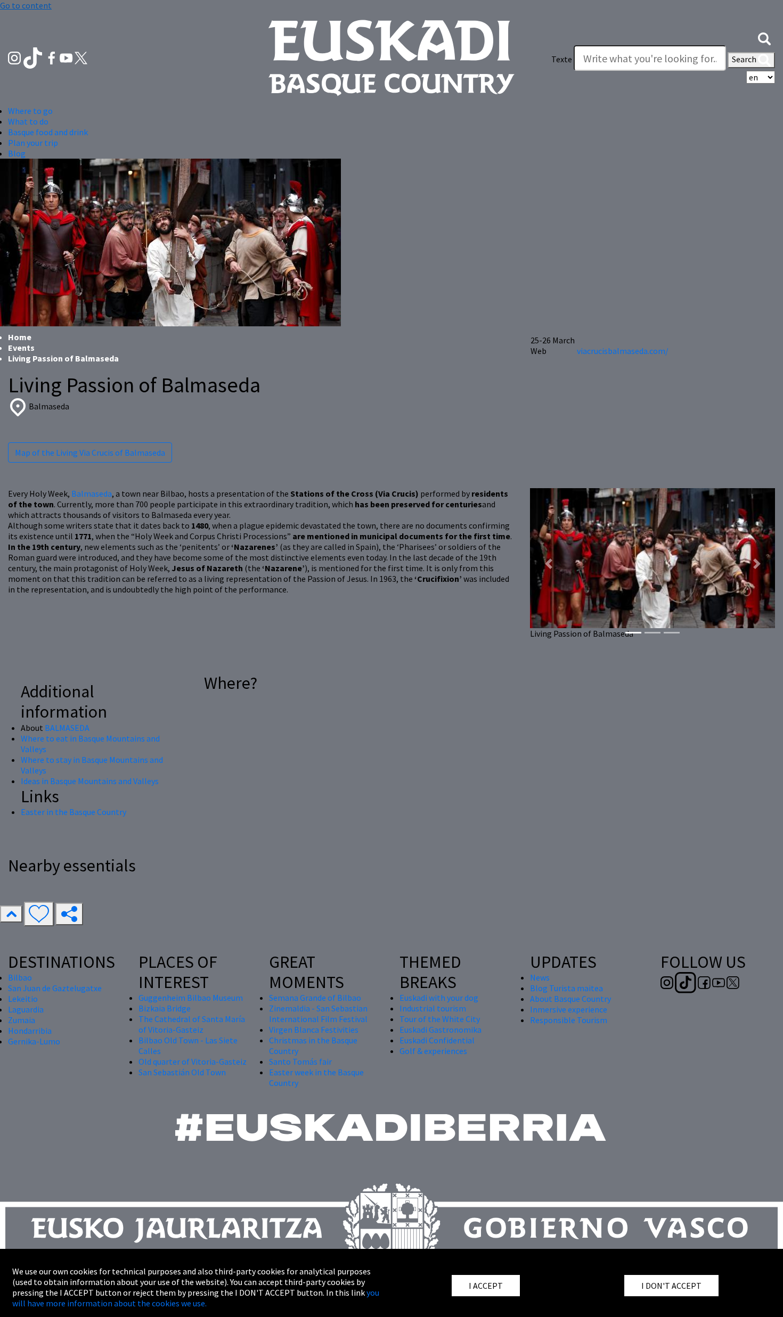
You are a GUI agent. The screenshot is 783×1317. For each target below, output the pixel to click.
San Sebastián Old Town (182, 1072)
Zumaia (21, 1020)
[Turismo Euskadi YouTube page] (67, 57)
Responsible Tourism (568, 1020)
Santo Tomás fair (300, 1061)
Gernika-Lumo (34, 1041)
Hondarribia (30, 1030)
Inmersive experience (568, 1009)
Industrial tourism (432, 1008)
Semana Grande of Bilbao (315, 997)
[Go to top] (11, 914)
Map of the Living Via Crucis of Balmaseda (90, 452)
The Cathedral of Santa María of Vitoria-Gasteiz (191, 1024)
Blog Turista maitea (566, 988)
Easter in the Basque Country (73, 811)
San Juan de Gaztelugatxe (55, 988)
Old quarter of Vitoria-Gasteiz (192, 1061)
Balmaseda (91, 493)
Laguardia (26, 1009)
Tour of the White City (439, 1019)
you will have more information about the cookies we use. (195, 1297)
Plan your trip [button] (33, 142)
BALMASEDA (67, 727)
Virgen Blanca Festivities (313, 1029)
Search (745, 59)
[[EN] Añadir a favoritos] (39, 914)
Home (19, 337)
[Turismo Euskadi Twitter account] (81, 57)
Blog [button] (17, 153)
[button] (764, 37)
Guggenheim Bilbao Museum (190, 997)
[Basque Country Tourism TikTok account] (33, 57)
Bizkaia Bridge (164, 1008)
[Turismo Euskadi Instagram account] (15, 57)
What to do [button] (28, 121)
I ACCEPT (486, 1285)
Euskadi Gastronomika (440, 1029)
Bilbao (20, 977)
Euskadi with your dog (438, 997)
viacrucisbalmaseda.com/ (622, 350)
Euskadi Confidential (437, 1040)
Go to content (26, 5)
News (540, 977)
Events (21, 347)
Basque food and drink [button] (48, 132)
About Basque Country (570, 998)
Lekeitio (23, 998)
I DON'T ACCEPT (671, 1285)
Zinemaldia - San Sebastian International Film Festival (318, 1013)
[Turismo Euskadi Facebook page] (52, 57)
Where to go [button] (30, 110)
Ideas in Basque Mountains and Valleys (90, 781)
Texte (561, 59)
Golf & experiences (433, 1051)
